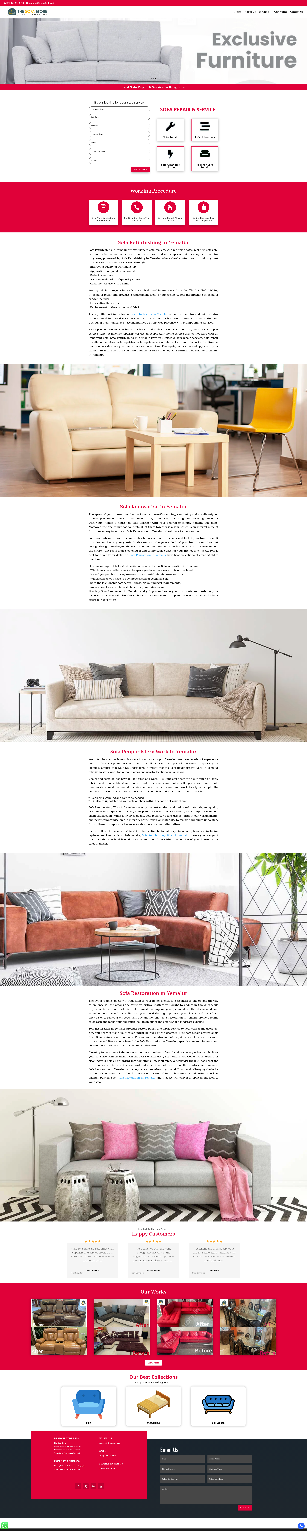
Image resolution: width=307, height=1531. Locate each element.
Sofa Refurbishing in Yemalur (149, 314)
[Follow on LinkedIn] (93, 1486)
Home (238, 12)
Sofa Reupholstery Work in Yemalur (166, 835)
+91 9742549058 (15, 3)
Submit (244, 1507)
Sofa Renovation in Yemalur (148, 555)
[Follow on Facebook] (78, 1486)
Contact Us (296, 12)
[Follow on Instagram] (101, 1486)
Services (264, 12)
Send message (140, 169)
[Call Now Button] (301, 1526)
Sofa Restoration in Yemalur (137, 1077)
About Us (250, 12)
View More (153, 1363)
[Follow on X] (86, 1486)
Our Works (280, 12)
